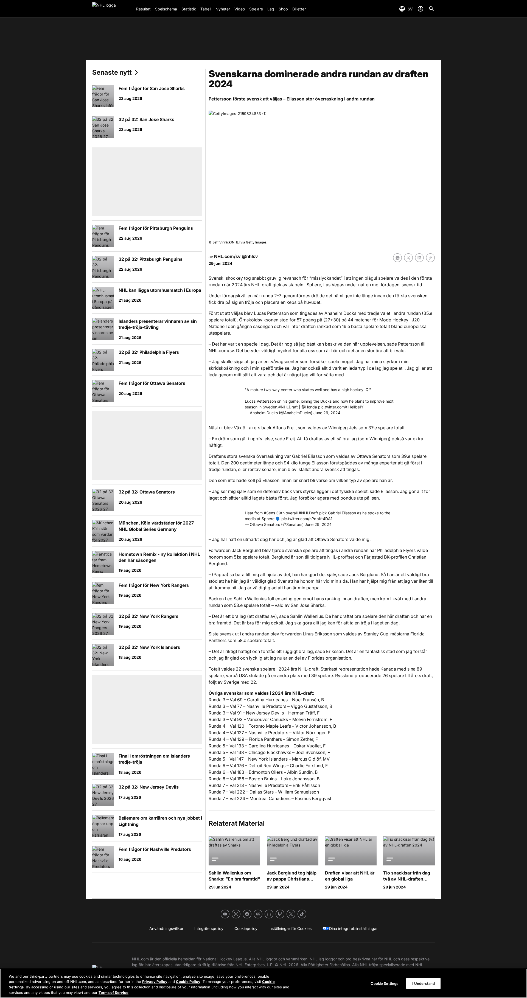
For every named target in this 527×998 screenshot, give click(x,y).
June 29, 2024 (326, 412)
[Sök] (431, 8)
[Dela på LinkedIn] (419, 257)
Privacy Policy (154, 981)
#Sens (269, 513)
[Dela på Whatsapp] (397, 257)
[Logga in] (420, 8)
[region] (263, 983)
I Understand (423, 983)
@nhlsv (250, 256)
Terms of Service (113, 992)
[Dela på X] (408, 257)
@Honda (309, 407)
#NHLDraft (288, 407)
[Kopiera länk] (430, 257)
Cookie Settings (384, 983)
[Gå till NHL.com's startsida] (112, 8)
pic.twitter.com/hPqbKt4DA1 (306, 518)
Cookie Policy (188, 981)
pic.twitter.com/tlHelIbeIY (341, 407)
